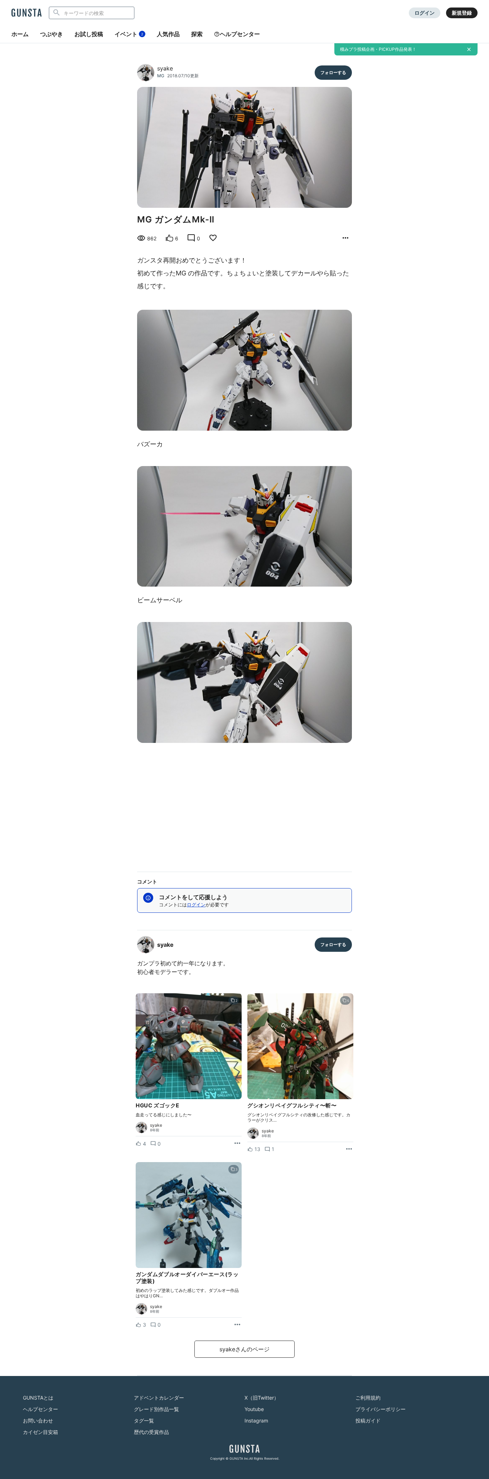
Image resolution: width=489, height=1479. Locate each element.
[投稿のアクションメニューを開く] (237, 1143)
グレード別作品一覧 (156, 1409)
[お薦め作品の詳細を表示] (345, 238)
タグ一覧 (144, 1420)
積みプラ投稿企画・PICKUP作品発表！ (378, 49)
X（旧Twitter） (262, 1398)
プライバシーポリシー (380, 1409)
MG (160, 75)
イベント (129, 34)
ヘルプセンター (240, 34)
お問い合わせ (38, 1420)
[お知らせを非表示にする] (469, 49)
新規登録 (462, 13)
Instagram (256, 1420)
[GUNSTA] (26, 13)
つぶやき (51, 34)
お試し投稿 (88, 34)
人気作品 (168, 34)
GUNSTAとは (38, 1398)
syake (165, 68)
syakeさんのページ (244, 1349)
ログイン (425, 13)
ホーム (20, 34)
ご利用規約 (368, 1398)
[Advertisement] (244, 804)
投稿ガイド (368, 1420)
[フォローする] (333, 72)
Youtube (254, 1409)
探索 (197, 34)
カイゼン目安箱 (40, 1432)
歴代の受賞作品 (151, 1432)
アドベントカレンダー (159, 1398)
